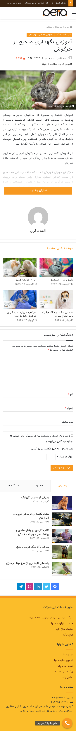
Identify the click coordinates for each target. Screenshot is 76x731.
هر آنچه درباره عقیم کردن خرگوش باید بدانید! (22, 314)
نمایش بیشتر (39, 191)
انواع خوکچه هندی (26, 280)
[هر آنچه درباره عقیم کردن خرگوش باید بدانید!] (20, 299)
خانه (67, 27)
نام (70, 394)
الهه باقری (62, 58)
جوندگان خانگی (54, 27)
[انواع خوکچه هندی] (20, 267)
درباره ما (68, 655)
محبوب (38, 486)
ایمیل (69, 408)
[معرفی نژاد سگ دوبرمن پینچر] (62, 552)
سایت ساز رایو (64, 629)
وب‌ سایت (67, 422)
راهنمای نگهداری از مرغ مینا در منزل (27, 564)
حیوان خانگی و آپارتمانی (40, 35)
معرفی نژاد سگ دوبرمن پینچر (32, 547)
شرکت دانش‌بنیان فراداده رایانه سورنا (51, 618)
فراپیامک (68, 635)
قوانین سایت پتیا (63, 661)
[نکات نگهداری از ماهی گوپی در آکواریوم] (62, 519)
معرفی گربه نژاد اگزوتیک (35, 498)
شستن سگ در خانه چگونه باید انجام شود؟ (57, 314)
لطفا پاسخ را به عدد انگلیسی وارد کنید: (52, 449)
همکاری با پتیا (65, 666)
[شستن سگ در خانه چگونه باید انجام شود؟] (56, 299)
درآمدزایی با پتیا (64, 672)
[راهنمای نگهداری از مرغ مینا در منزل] (62, 569)
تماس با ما (67, 678)
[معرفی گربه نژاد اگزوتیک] (62, 503)
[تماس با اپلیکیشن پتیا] (67, 723)
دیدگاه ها (13, 486)
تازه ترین (63, 486)
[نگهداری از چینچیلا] (56, 267)
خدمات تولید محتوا (62, 624)
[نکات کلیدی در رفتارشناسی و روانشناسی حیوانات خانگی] (62, 536)
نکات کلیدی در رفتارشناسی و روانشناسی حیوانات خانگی (36, 3)
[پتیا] (55, 12)
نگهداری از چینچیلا (62, 280)
